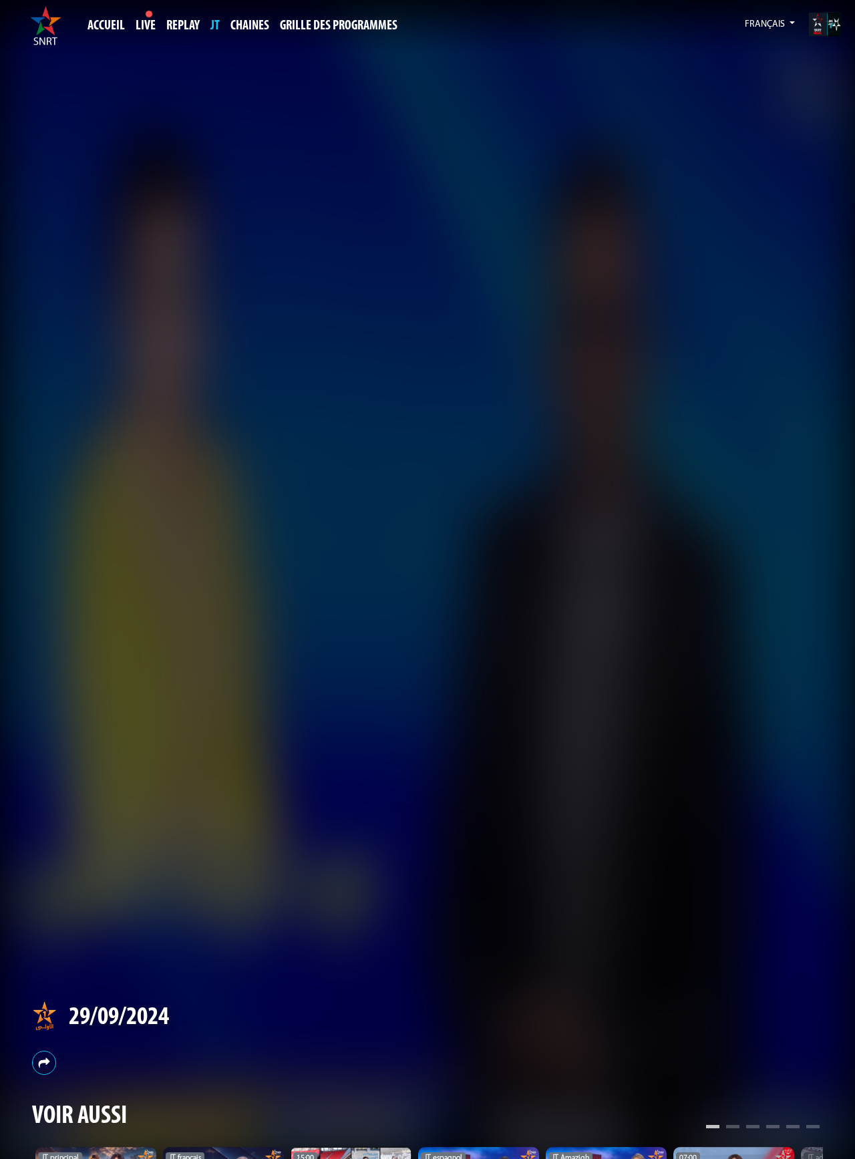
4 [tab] (773, 1128)
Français (766, 24)
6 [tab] (813, 1128)
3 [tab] (752, 1128)
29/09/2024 (119, 1018)
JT (215, 26)
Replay (183, 26)
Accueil (106, 26)
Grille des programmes (338, 26)
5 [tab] (793, 1128)
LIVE (146, 26)
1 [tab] (712, 1128)
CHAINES (249, 26)
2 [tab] (732, 1128)
